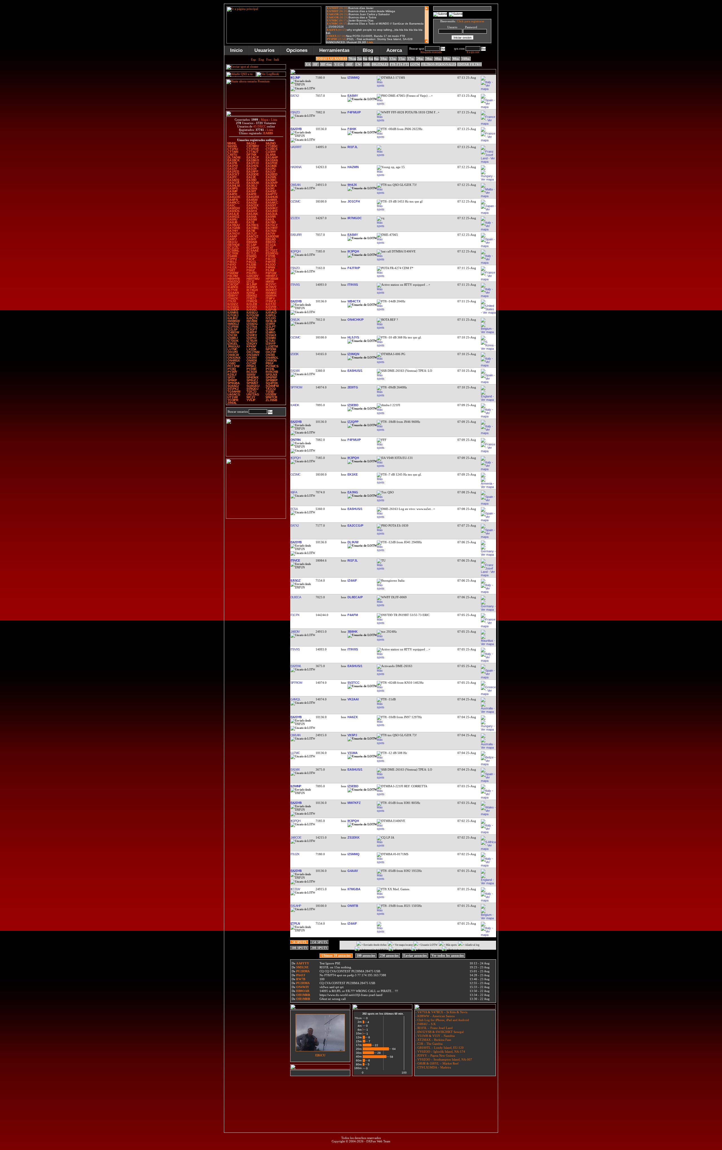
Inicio (236, 50)
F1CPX (294, 615)
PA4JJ (300, 975)
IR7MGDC (354, 218)
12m (393, 58)
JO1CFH (353, 201)
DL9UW (352, 542)
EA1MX (294, 370)
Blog (368, 50)
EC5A (293, 509)
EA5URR (295, 234)
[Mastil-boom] (256, 455)
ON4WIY (302, 987)
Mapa (264, 119)
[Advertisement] (393, 1091)
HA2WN (353, 167)
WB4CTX (353, 301)
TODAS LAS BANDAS (331, 58)
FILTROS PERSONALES (438, 64)
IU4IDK (294, 405)
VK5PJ (352, 735)
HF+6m (326, 64)
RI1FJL (352, 147)
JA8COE (295, 837)
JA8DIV (294, 631)
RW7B (300, 979)
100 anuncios (366, 956)
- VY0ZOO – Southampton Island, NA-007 (443, 1059)
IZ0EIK (294, 354)
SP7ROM (296, 387)
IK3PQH (295, 251)
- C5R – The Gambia (429, 1043)
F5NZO (295, 112)
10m (384, 58)
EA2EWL (295, 666)
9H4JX (352, 184)
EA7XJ (294, 95)
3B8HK (352, 631)
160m (465, 58)
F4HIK (351, 129)
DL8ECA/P (355, 597)
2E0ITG (352, 387)
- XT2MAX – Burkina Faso (433, 1039)
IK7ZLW (295, 889)
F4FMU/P (354, 112)
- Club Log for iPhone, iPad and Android (442, 1020)
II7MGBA (353, 889)
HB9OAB (302, 991)
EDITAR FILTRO (469, 64)
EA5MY (352, 95)
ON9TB (352, 905)
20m (420, 58)
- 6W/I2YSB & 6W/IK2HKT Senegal (439, 1032)
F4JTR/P (353, 268)
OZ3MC (295, 201)
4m (365, 58)
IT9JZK (294, 854)
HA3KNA (295, 167)
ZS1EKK (353, 837)
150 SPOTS (319, 942)
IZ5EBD (352, 405)
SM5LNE (302, 967)
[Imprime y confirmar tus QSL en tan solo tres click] (256, 517)
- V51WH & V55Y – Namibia (435, 1035)
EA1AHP (295, 905)
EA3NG (352, 492)
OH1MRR (303, 995)
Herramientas (334, 50)
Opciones (296, 50)
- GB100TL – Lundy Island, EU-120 (439, 1047)
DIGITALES (380, 64)
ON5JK (294, 319)
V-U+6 (339, 64)
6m (371, 58)
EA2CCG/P (355, 525)
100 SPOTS (299, 947)
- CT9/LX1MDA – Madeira (433, 1067)
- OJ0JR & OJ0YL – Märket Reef (437, 1063)
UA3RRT (295, 147)
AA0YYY (302, 963)
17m (411, 58)
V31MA (352, 753)
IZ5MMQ (353, 77)
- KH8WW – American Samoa (435, 1016)
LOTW (415, 64)
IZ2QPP (352, 421)
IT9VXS (294, 284)
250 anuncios (389, 956)
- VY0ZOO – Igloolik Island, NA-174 (440, 1051)
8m (376, 58)
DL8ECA (295, 597)
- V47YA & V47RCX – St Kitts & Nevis (441, 1012)
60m (447, 58)
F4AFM (352, 615)
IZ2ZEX (294, 218)
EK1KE (352, 474)
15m (402, 58)
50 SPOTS (299, 942)
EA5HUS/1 (354, 370)
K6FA (293, 492)
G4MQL (295, 699)
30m (429, 58)
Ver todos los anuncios (448, 956)
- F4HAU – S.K (425, 1024)
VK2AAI (353, 699)
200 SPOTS (319, 947)
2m (359, 58)
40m (438, 58)
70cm (352, 58)
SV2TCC (353, 682)
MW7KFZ (354, 802)
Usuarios (264, 50)
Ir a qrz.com (473, 52)
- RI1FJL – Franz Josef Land (434, 1028)
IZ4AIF (352, 580)
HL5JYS (353, 337)
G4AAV (352, 870)
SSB (366, 64)
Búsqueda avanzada (431, 52)
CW (358, 64)
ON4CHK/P (355, 319)
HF (315, 64)
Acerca (394, 50)
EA (308, 64)
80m (456, 58)
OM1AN (295, 184)
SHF (349, 64)
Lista (274, 119)
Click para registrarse (470, 21)
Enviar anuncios (415, 956)
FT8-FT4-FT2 (399, 64)
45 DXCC (259, 126)
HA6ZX (352, 717)
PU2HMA (303, 971)
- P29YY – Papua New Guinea (435, 1055)
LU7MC (295, 753)
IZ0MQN (353, 354)
